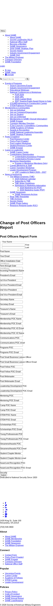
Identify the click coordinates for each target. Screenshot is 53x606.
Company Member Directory (22, 123)
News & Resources (13, 174)
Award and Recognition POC (12, 463)
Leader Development (14, 582)
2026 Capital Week (23, 99)
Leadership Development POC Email (16, 391)
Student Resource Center (21, 146)
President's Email (7, 275)
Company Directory (13, 60)
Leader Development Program (23, 170)
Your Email (5, 256)
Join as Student (16, 114)
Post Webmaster (7, 376)
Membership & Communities (17, 108)
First (27, 245)
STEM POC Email (8, 420)
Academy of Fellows (14, 578)
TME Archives (16, 199)
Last (27, 247)
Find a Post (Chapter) (19, 141)
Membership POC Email (10, 323)
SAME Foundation (13, 62)
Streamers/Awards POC (10, 444)
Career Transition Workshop (22, 168)
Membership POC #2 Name (12, 333)
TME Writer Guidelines (25, 183)
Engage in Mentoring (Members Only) (31, 163)
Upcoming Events (12, 573)
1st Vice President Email (10, 285)
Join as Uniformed (18, 117)
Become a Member (18, 44)
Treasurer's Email (7, 314)
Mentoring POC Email (9, 400)
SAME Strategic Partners (21, 134)
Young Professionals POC (11, 434)
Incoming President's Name (12, 271)
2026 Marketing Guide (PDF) (32, 190)
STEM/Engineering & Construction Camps (28, 103)
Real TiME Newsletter (19, 197)
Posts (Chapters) (12, 137)
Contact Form (11, 555)
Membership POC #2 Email (12, 328)
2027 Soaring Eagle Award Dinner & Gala (33, 101)
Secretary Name (7, 299)
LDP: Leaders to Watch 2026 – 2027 (30, 172)
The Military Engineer (14, 57)
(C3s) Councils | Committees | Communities (29, 126)
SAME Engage (16, 121)
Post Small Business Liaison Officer (15, 357)
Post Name (5, 251)
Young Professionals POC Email (14, 439)
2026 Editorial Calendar (25, 179)
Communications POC (10, 338)
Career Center (11, 576)
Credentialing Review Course (28, 159)
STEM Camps (11, 580)
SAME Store (10, 72)
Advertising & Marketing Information (30, 185)
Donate (10, 75)
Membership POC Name (10, 319)
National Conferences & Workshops (25, 92)
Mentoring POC (7, 396)
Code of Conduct (12, 594)
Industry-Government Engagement (25, 53)
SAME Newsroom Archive (26, 194)
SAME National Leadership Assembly (26, 132)
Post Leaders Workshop (20, 143)
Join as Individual (17, 110)
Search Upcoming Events (21, 86)
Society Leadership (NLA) (21, 40)
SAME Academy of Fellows (22, 128)
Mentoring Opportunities (20, 161)
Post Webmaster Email (10, 381)
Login (2, 66)
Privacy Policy (11, 592)
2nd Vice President (8, 290)
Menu (3, 31)
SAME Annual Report (14, 598)
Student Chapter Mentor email (13, 458)
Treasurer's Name (8, 309)
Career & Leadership (14, 150)
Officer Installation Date (10, 261)
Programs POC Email (9, 352)
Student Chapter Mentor (10, 453)
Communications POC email (12, 343)
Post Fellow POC (7, 367)
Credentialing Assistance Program (30, 157)
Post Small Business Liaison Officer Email (18, 362)
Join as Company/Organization (23, 112)
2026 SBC (19, 97)
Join (9, 70)
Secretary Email (7, 304)
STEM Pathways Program (21, 106)
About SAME (10, 35)
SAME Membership (13, 539)
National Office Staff (18, 42)
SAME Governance (18, 46)
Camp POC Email (8, 410)
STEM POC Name (8, 415)
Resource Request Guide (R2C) (24, 205)
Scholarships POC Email (11, 429)
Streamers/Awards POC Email (13, 449)
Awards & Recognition (19, 130)
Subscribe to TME (22, 181)
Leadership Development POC (13, 386)
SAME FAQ (15, 55)
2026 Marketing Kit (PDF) (31, 188)
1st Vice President (8, 280)
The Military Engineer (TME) (22, 177)
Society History (16, 51)
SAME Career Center (19, 152)
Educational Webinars (19, 90)
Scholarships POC (8, 424)
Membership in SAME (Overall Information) (28, 119)
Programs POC (6, 348)
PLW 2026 (19, 94)
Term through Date (8, 266)
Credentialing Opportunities (22, 154)
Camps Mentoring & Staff (21, 166)
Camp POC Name (8, 405)
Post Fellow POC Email (10, 372)
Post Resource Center (19, 139)
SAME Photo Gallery (19, 203)
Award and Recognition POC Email (15, 468)
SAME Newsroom (18, 192)
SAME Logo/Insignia (14, 601)
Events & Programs (13, 83)
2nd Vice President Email (11, 295)
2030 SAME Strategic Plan (21, 48)
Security (3, 473)
